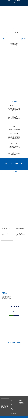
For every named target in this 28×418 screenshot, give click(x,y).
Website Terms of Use (13, 413)
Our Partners (12, 409)
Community (12, 405)
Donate (11, 404)
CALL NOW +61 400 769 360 (11, 0)
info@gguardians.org (23, 404)
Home (11, 400)
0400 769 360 (22, 400)
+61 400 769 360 (23, 402)
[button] (0, 369)
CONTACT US (18, 0)
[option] (7, 349)
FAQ (11, 408)
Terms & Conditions (13, 412)
